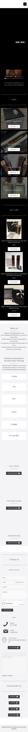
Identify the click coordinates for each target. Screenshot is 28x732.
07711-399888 (13, 625)
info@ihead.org (13, 632)
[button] (14, 126)
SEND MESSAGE (7, 610)
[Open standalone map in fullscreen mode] (3, 653)
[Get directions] (2, 653)
